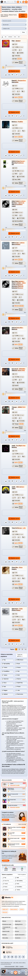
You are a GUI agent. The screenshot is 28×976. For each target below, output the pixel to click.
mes (15, 36)
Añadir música (23, 15)
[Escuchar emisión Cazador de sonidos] (8, 807)
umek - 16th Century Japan (18, 487)
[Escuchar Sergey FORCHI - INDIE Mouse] (8, 791)
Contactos (17, 938)
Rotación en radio (6, 924)
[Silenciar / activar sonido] (26, 971)
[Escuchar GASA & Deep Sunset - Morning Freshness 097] (3, 188)
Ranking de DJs (19, 924)
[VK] (23, 956)
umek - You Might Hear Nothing (19, 446)
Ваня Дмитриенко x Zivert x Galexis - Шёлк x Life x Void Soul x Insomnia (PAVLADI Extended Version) (19, 284)
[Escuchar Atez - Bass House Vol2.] (8, 802)
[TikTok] (4, 956)
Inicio (2, 14)
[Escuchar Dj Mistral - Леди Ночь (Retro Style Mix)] (8, 830)
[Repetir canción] (8, 973)
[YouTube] (12, 956)
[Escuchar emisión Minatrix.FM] (8, 785)
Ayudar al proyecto (19, 934)
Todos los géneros (22, 874)
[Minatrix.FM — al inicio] (2, 2)
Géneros (6, 14)
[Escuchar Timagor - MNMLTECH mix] (3, 432)
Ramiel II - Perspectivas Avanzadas (19, 81)
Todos (24, 780)
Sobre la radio (5, 931)
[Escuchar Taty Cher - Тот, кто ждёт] (8, 835)
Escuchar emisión (15, 807)
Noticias (4, 934)
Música (4, 921)
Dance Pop (6, 880)
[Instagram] (15, 956)
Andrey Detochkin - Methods (18, 328)
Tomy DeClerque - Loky (19, 528)
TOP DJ (22, 909)
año (19, 36)
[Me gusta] (6, 75)
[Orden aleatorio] (22, 973)
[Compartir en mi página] (17, 75)
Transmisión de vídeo (6, 928)
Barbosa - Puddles (17, 121)
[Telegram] (8, 956)
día (5, 36)
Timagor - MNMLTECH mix (18, 408)
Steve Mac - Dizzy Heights (17, 568)
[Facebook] (19, 956)
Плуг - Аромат (16, 41)
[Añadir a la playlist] (21, 75)
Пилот (11, 783)
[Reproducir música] (15, 972)
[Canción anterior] (12, 972)
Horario (17, 931)
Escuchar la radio (14, 785)
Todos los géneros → (20, 655)
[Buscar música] (15, 2)
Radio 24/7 (5, 909)
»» (25, 649)
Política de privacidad (9, 966)
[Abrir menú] (5, 1)
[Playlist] (26, 974)
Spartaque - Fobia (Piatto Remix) (17, 609)
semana (10, 36)
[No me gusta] (12, 75)
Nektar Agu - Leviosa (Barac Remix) (18, 243)
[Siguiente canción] (19, 972)
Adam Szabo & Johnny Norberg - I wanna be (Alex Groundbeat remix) (18, 203)
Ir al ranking (5, 860)
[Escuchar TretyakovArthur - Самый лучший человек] (8, 846)
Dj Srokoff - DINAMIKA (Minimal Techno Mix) (18, 369)
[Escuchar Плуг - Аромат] (3, 67)
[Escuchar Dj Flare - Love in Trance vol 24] (8, 797)
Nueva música (13, 909)
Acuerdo (21, 966)
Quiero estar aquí (22, 824)
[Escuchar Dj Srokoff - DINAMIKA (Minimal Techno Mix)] (3, 394)
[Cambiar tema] (19, 2)
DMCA (17, 966)
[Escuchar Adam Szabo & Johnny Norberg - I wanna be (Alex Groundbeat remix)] (3, 229)
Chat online (5, 938)
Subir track (5, 819)
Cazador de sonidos (12, 805)
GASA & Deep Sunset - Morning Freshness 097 (18, 162)
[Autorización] (26, 2)
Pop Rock (6, 889)
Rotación (5, 912)
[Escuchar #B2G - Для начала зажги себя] (8, 841)
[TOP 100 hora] (2, 36)
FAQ (16, 928)
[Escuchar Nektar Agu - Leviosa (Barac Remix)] (3, 268)
